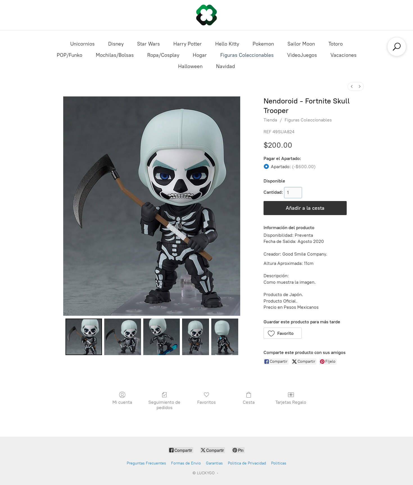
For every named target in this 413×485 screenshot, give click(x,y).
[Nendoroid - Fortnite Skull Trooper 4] (224, 337)
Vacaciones (343, 55)
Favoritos (206, 402)
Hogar (200, 55)
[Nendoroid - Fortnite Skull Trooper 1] (122, 337)
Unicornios (82, 44)
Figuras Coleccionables (247, 55)
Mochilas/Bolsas (115, 55)
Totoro (335, 44)
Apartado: (293, 166)
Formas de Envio (186, 463)
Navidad (225, 66)
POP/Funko (69, 55)
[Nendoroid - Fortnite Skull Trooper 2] (161, 337)
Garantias (214, 463)
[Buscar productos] (397, 47)
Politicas (278, 463)
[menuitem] (352, 86)
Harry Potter (187, 44)
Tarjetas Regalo (290, 402)
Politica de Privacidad (247, 463)
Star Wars (148, 44)
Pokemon (263, 44)
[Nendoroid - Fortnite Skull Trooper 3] (195, 337)
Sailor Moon (301, 44)
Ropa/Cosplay (163, 55)
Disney (116, 44)
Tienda (270, 120)
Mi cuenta (122, 402)
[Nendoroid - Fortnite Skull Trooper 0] (83, 337)
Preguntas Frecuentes (146, 463)
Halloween (190, 66)
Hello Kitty (227, 44)
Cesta (249, 402)
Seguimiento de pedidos (164, 405)
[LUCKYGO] (206, 15)
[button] (283, 333)
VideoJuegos (302, 55)
